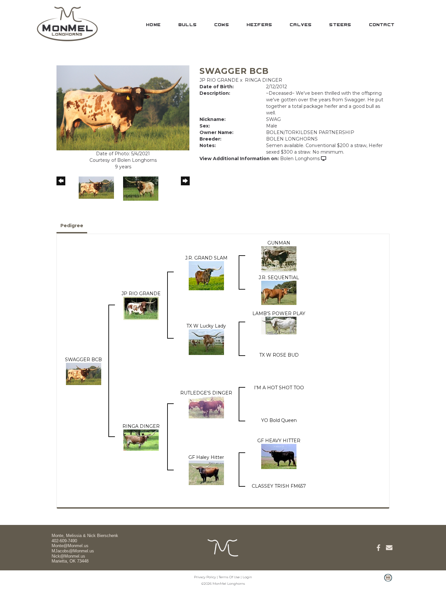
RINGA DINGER (263, 80)
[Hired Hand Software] (388, 581)
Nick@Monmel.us (68, 556)
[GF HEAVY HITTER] (278, 456)
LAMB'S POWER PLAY (278, 313)
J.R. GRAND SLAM (206, 258)
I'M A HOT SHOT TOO (279, 388)
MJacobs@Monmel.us (73, 550)
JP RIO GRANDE (219, 80)
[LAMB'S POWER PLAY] (278, 325)
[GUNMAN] (278, 259)
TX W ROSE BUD (279, 355)
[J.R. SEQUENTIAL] (278, 292)
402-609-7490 (64, 540)
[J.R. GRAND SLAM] (206, 275)
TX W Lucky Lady (206, 326)
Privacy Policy (205, 577)
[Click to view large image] (122, 107)
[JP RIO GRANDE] (141, 308)
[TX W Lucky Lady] (206, 342)
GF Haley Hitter (206, 457)
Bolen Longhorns (300, 158)
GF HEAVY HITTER (278, 441)
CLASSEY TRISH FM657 (279, 486)
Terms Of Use (229, 577)
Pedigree (71, 225)
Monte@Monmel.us (70, 545)
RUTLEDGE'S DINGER (206, 393)
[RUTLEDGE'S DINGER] (206, 407)
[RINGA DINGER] (141, 440)
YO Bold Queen (279, 420)
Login (247, 577)
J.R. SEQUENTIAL (279, 277)
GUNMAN (278, 243)
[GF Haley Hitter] (206, 472)
